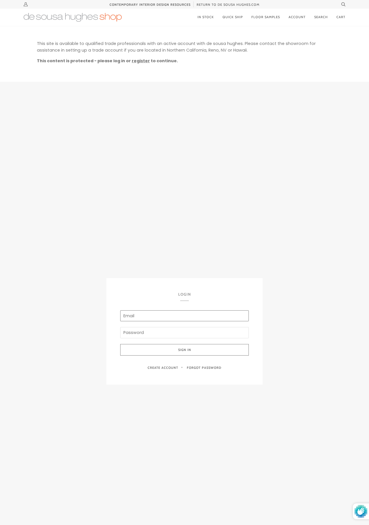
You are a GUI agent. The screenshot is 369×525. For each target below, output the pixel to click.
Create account (163, 368)
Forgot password (204, 368)
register (141, 61)
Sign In (184, 350)
